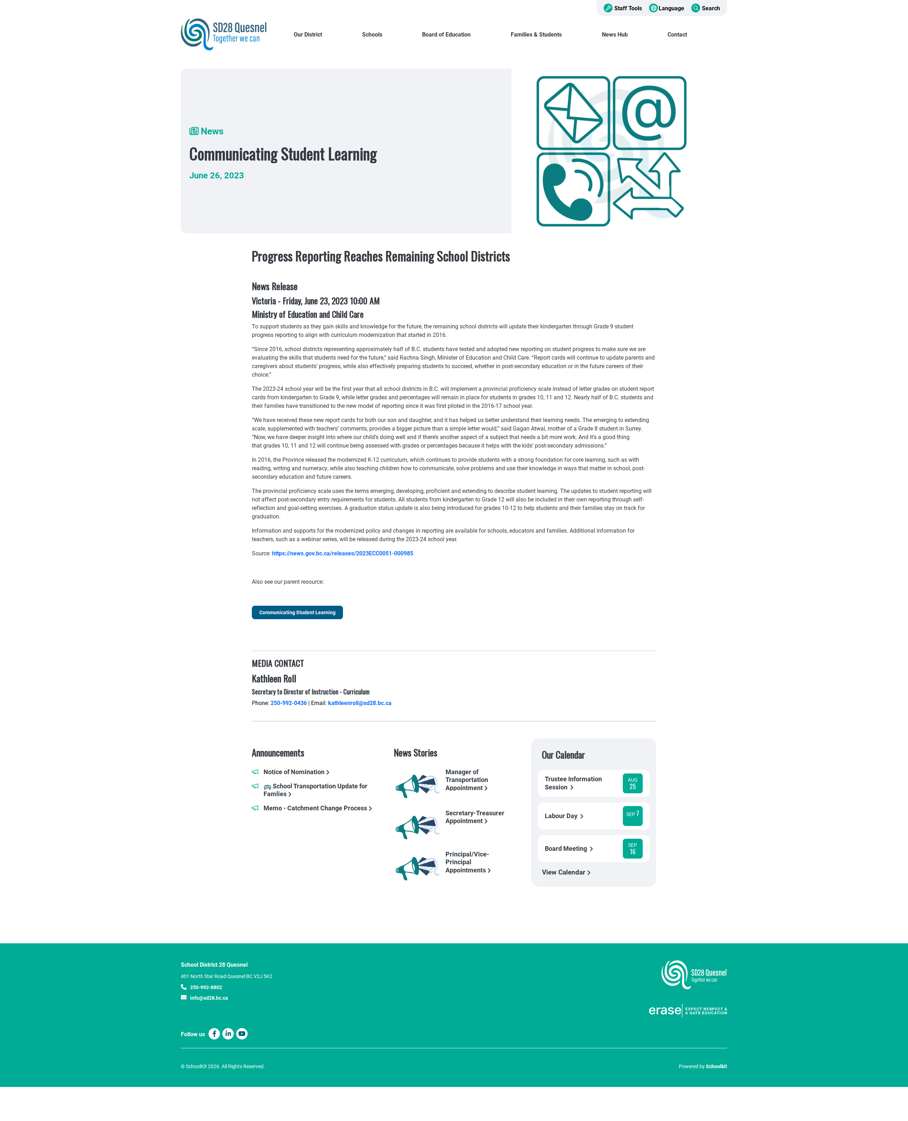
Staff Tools (628, 8)
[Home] (229, 34)
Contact (677, 34)
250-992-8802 (206, 987)
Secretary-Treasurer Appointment (474, 817)
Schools (372, 34)
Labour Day (562, 816)
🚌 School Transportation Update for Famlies (315, 790)
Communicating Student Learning (297, 612)
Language (671, 8)
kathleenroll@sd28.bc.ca (360, 702)
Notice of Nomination (295, 772)
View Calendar (564, 871)
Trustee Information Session (573, 783)
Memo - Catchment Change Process (316, 808)
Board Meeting (566, 848)
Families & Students (536, 34)
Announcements (278, 752)
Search (711, 8)
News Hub (615, 34)
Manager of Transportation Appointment (466, 779)
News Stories (415, 752)
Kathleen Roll (274, 678)
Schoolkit (716, 1066)
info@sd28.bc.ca (209, 997)
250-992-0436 (289, 702)
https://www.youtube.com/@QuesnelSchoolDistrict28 (241, 1034)
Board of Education (446, 34)
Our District (308, 34)
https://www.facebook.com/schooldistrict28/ (214, 1034)
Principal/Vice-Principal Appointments (467, 861)
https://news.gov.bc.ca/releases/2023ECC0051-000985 (342, 553)
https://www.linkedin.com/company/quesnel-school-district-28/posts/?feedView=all (228, 1034)
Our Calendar (563, 754)
